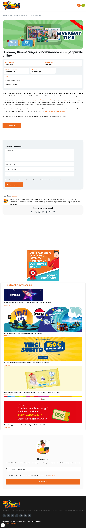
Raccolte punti (7, 305)
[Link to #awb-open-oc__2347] (83, 5)
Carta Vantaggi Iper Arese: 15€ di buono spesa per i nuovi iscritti (24, 425)
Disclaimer (13, 523)
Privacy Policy (6, 523)
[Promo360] (43, 250)
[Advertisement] (71, 510)
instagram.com (10, 72)
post (65, 100)
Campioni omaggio (9, 394)
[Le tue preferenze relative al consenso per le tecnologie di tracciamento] (3, 525)
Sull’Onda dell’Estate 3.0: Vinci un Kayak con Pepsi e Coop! (23, 333)
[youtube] (50, 212)
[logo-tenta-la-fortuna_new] (11, 2)
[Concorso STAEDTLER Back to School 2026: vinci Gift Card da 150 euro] (43, 338)
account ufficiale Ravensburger (55, 111)
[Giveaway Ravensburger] (43, 21)
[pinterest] (43, 212)
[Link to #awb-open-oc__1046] (79, 5)
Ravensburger (36, 72)
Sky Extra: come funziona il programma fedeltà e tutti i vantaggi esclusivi (27, 302)
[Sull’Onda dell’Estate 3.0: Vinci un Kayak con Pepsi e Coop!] (43, 308)
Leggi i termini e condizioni (56, 180)
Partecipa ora (11, 125)
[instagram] (39, 212)
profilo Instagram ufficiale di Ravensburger (41, 100)
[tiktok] (47, 212)
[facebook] (32, 212)
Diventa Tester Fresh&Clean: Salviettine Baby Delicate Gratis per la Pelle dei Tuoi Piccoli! (32, 392)
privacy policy (51, 475)
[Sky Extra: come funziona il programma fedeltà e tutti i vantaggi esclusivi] (23, 290)
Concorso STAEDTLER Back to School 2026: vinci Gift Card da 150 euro (26, 363)
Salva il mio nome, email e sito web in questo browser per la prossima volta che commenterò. (34, 180)
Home (4, 15)
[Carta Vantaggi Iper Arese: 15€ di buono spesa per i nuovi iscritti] (43, 397)
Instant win (7, 335)
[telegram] (54, 212)
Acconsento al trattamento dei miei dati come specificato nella (32, 475)
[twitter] (36, 212)
